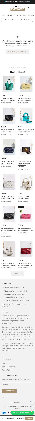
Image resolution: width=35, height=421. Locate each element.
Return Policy (6, 370)
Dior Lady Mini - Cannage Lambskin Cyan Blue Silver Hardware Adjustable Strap (26, 131)
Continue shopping (17, 52)
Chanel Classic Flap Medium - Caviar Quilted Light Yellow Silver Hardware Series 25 (25, 99)
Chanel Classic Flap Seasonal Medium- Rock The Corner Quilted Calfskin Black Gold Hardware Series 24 (8, 131)
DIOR (24, 15)
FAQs (3, 363)
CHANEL (19, 15)
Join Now (29, 418)
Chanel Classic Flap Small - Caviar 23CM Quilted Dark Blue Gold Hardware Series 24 (8, 163)
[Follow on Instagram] (3, 397)
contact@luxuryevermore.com (18, 300)
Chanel (21, 95)
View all (17, 274)
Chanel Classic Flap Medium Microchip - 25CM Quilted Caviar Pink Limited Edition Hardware (26, 229)
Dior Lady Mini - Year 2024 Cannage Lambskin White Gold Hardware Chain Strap (8, 264)
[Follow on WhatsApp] (8, 397)
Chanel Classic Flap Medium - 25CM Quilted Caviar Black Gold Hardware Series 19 (8, 229)
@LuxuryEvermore (17, 297)
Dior (20, 127)
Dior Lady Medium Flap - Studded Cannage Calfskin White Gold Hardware (25, 198)
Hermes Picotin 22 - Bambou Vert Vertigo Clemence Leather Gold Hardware (8, 99)
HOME (3, 15)
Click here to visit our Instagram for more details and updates (17, 19)
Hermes (4, 95)
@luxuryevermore (17, 294)
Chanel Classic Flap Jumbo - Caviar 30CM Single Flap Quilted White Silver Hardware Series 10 (8, 198)
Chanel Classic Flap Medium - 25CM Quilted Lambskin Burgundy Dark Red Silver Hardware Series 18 (26, 264)
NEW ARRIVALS (11, 15)
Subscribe (9, 391)
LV (19, 158)
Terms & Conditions (9, 367)
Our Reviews (6, 360)
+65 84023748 (22, 291)
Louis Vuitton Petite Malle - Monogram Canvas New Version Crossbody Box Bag (24, 163)
